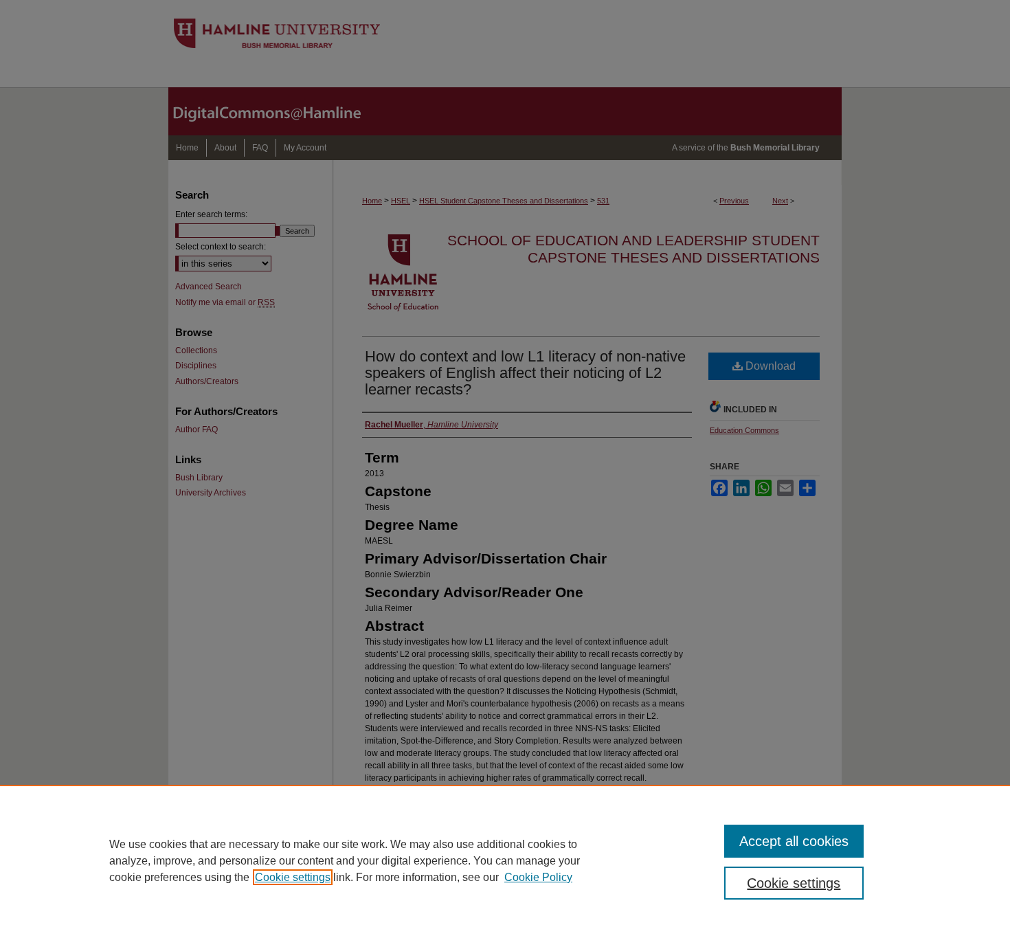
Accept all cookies (794, 841)
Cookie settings (292, 877)
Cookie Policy (538, 877)
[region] (505, 860)
